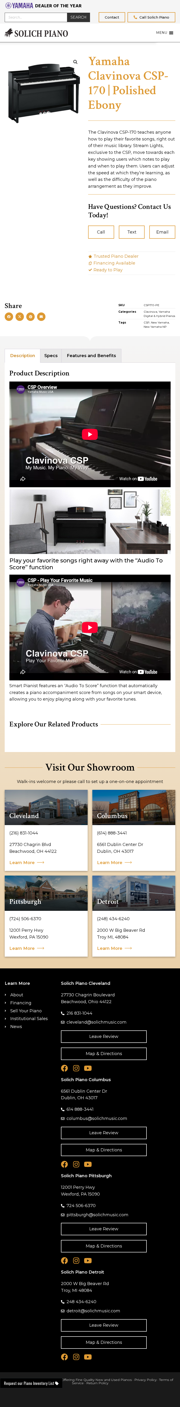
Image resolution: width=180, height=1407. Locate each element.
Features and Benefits (91, 355)
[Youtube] (87, 1068)
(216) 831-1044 (23, 833)
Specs (51, 355)
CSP (147, 322)
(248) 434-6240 (113, 918)
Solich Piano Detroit (82, 1272)
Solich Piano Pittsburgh (86, 1175)
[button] (9, 316)
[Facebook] (64, 1068)
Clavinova (150, 311)
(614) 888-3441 (112, 833)
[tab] (22, 356)
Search (78, 17)
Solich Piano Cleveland (85, 983)
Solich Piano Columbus (86, 1079)
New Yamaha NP (155, 326)
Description (22, 355)
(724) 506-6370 (25, 918)
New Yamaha (160, 322)
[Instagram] (76, 1068)
